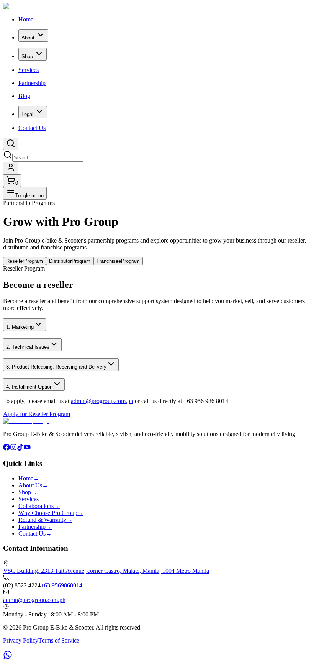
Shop (27, 56)
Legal (27, 114)
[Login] (10, 168)
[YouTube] (27, 448)
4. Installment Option (29, 387)
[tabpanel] (157, 341)
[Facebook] (6, 448)
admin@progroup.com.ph (102, 401)
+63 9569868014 (61, 585)
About (27, 38)
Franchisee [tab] (118, 261)
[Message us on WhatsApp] (7, 657)
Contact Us (32, 128)
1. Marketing (20, 327)
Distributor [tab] (69, 261)
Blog (24, 96)
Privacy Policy (20, 640)
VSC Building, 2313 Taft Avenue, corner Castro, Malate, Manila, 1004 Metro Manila (106, 570)
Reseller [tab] (24, 261)
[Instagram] (13, 448)
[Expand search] (10, 144)
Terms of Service (58, 640)
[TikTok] (20, 448)
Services (28, 70)
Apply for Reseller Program (36, 414)
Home (25, 19)
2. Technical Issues (27, 347)
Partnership (32, 83)
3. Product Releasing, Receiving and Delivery (56, 367)
